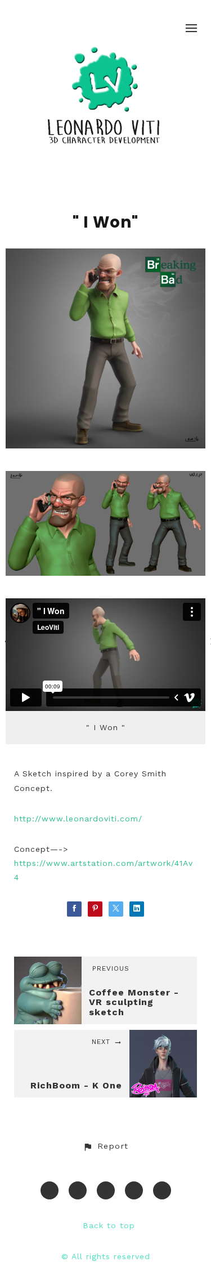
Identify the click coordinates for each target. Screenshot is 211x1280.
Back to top (109, 1225)
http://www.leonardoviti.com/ (78, 818)
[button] (105, 1146)
